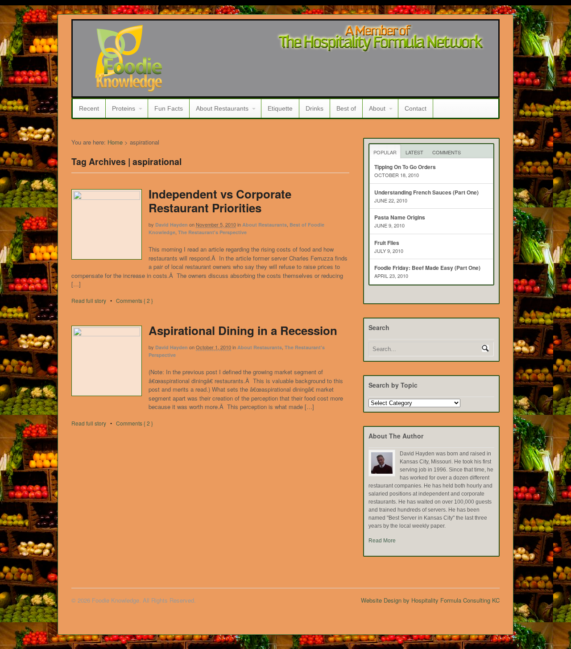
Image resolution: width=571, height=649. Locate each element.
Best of (346, 108)
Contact (415, 108)
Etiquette (280, 108)
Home (115, 142)
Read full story (88, 300)
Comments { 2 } (134, 300)
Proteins (123, 108)
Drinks (314, 108)
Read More (382, 540)
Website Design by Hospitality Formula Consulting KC (430, 600)
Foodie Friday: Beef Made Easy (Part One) (427, 268)
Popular (385, 152)
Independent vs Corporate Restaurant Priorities (220, 201)
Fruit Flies (386, 243)
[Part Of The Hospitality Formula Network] (128, 87)
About (377, 108)
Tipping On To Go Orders (405, 167)
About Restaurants (222, 108)
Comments (446, 152)
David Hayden (171, 224)
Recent (89, 108)
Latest (414, 152)
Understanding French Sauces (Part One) (426, 192)
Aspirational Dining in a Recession (243, 330)
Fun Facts (168, 108)
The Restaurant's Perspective (212, 232)
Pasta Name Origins (399, 217)
